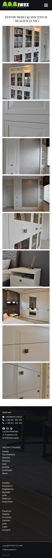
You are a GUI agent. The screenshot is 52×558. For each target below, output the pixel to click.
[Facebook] (3, 428)
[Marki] (4, 473)
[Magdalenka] (7, 489)
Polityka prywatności (9, 550)
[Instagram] (7, 428)
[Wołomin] (6, 461)
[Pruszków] (6, 517)
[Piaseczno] (6, 511)
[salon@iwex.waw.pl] (12, 416)
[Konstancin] (7, 486)
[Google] (11, 428)
